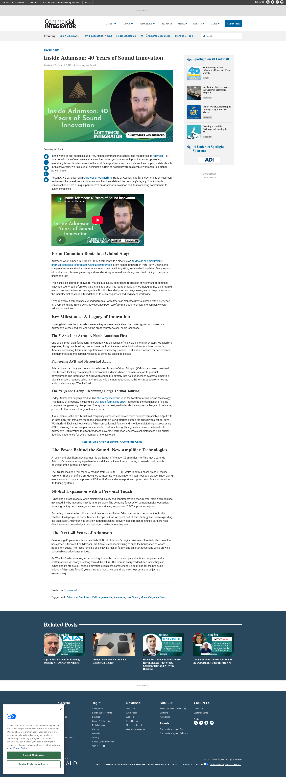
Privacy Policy (20, 748)
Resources (145, 23)
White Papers (131, 713)
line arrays (119, 597)
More (214, 23)
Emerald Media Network (13, 3)
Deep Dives (130, 709)
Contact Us (198, 709)
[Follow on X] (268, 2)
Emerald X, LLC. (218, 759)
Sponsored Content (66, 738)
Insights (207, 98)
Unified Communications (103, 742)
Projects (166, 23)
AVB (94, 597)
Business (96, 717)
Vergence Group (157, 597)
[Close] (60, 709)
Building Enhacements (102, 713)
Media (181, 23)
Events (197, 23)
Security (95, 738)
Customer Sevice (201, 713)
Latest (110, 23)
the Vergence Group (108, 398)
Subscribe (233, 23)
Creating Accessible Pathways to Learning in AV (215, 129)
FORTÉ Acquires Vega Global (155, 36)
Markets (95, 729)
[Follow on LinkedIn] (277, 2)
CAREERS (108, 764)
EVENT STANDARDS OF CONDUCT (163, 764)
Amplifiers (85, 597)
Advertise (33, 3)
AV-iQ (87, 3)
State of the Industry (134, 725)
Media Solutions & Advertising (173, 709)
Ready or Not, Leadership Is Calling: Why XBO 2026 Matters (217, 109)
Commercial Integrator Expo (172, 729)
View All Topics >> (100, 746)
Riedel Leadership (126, 36)
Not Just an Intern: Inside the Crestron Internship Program (216, 89)
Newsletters (165, 717)
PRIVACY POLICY (233, 764)
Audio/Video (97, 709)
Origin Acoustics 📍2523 (98, 36)
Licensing (164, 713)
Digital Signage (98, 725)
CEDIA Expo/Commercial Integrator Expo (61, 3)
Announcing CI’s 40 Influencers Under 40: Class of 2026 (216, 70)
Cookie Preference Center (34, 764)
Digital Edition (132, 721)
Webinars (130, 717)
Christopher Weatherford (97, 177)
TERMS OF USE (217, 764)
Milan (144, 597)
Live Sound (132, 597)
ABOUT (99, 764)
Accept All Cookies (34, 755)
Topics (126, 23)
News (205, 78)
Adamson (158, 155)
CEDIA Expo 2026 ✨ (70, 36)
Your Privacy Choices (192, 764)
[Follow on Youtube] (282, 2)
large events (105, 597)
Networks (96, 734)
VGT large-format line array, (110, 401)
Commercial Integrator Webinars (174, 733)
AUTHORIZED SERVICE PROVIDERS (130, 764)
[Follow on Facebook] (272, 2)
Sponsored (52, 50)
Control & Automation (101, 721)
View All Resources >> (135, 729)
